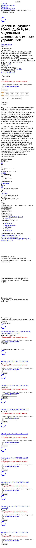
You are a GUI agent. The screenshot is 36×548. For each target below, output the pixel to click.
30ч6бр (19, 69)
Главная (4, 3)
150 (22, 94)
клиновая (4, 193)
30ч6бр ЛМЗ (16, 98)
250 (3, 98)
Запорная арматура (8, 5)
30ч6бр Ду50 (17, 238)
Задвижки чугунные (8, 9)
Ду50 (7, 235)
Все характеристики (8, 72)
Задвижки (4, 7)
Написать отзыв (6, 45)
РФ (7, 46)
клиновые (6, 237)
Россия (3, 235)
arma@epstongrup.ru (12, 86)
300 (8, 98)
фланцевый (5, 183)
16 (7, 65)
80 (7, 94)
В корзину (4, 90)
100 (12, 94)
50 (10, 64)
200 (27, 94)
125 (17, 94)
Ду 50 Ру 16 (8, 240)
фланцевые (13, 235)
